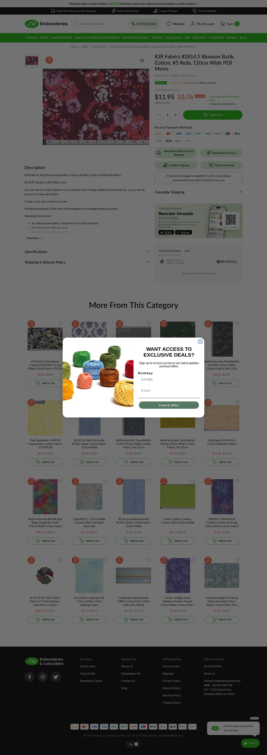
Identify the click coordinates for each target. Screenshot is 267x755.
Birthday (145, 373)
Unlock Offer (169, 405)
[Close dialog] (200, 341)
